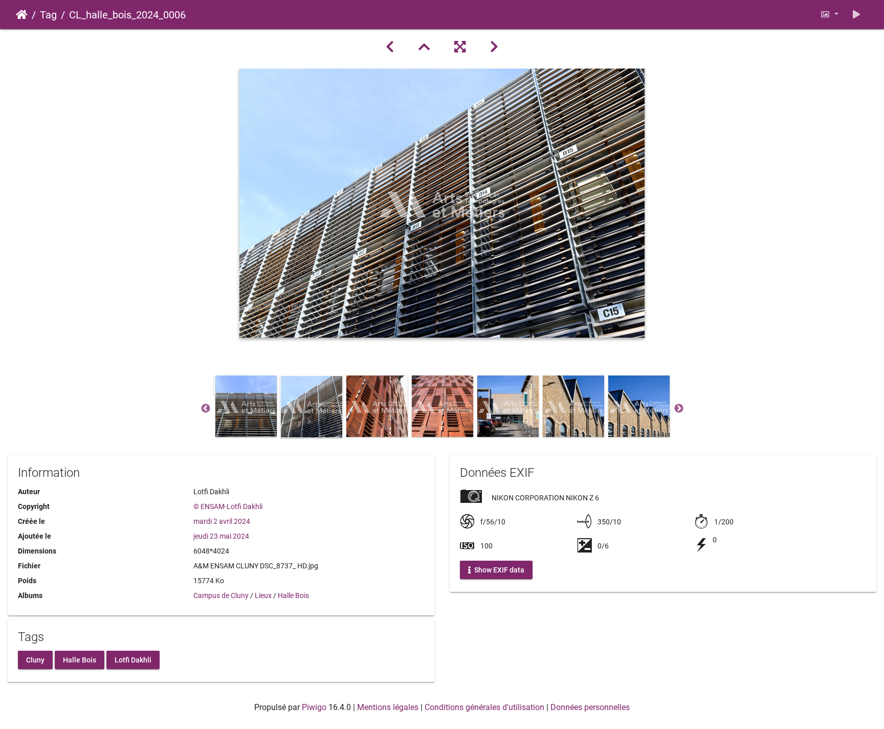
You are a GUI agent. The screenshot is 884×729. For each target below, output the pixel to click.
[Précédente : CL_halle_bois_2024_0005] (389, 47)
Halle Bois (293, 595)
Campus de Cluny (221, 595)
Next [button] (679, 409)
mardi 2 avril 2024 (221, 521)
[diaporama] (856, 14)
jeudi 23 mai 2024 (221, 536)
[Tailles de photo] (829, 14)
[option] (246, 406)
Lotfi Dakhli (133, 659)
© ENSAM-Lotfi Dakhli (227, 506)
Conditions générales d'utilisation (484, 707)
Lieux (263, 595)
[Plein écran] (460, 47)
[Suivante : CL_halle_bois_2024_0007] (494, 47)
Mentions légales (387, 707)
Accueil (22, 15)
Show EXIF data (498, 570)
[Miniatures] (424, 47)
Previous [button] (206, 409)
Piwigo (314, 707)
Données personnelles (590, 707)
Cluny (35, 659)
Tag (48, 15)
